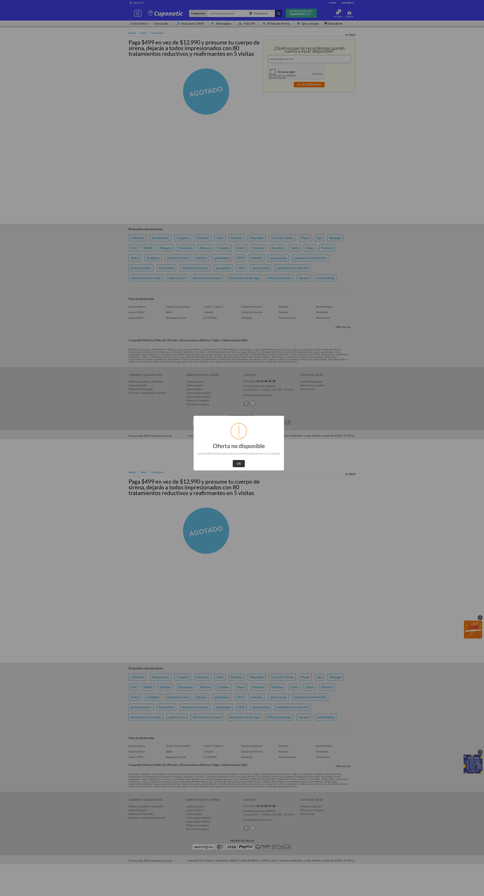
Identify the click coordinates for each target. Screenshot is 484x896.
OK (239, 463)
